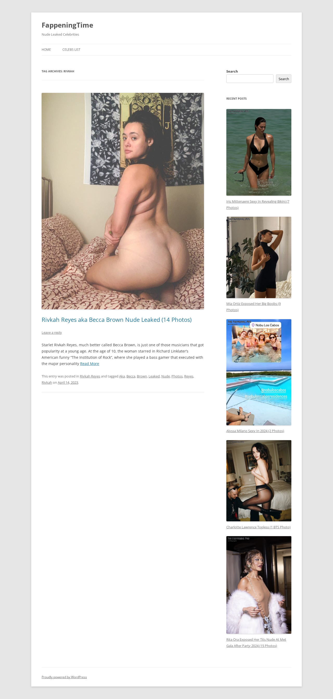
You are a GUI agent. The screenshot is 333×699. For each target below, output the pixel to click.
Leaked (154, 376)
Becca (130, 376)
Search (232, 71)
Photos (177, 376)
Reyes (188, 376)
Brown (142, 376)
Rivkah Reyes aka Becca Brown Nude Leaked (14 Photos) (116, 319)
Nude (165, 376)
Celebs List (71, 49)
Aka (122, 376)
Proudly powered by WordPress (64, 677)
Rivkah (47, 382)
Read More (89, 363)
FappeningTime (67, 25)
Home (46, 49)
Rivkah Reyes (90, 376)
